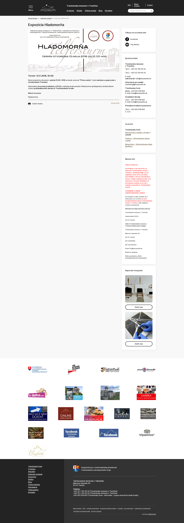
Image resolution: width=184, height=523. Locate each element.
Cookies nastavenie (92, 508)
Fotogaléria (32, 487)
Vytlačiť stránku (37, 104)
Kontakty (108, 11)
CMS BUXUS (152, 514)
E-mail (127, 111)
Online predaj (90, 11)
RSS (129, 5)
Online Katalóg (34, 485)
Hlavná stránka (32, 18)
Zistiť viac (139, 307)
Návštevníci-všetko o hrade (137, 133)
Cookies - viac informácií (125, 508)
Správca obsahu (96, 511)
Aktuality (31, 472)
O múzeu (70, 11)
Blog (100, 11)
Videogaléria (33, 490)
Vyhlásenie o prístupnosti (142, 508)
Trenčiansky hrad (35, 466)
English (150, 5)
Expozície (32, 477)
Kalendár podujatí (46, 18)
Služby (79, 11)
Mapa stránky (137, 5)
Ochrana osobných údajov (108, 508)
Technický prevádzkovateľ (81, 511)
